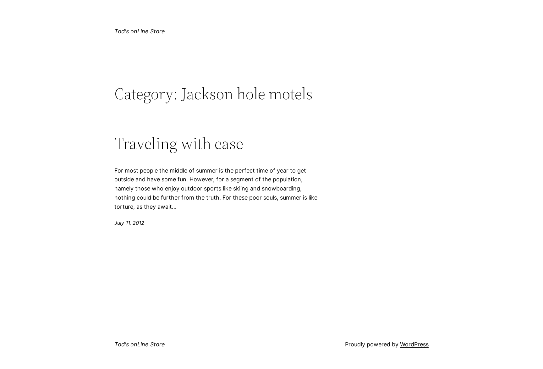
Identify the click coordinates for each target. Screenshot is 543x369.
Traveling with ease (178, 143)
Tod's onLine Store (139, 31)
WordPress (414, 344)
